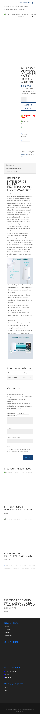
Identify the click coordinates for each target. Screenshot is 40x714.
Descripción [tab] (10, 165)
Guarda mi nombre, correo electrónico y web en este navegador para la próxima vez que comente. (18, 449)
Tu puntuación (12, 413)
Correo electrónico (13, 437)
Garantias (8, 677)
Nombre (10, 428)
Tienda (7, 629)
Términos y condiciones (12, 691)
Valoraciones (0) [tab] (11, 172)
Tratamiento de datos (12, 688)
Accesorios (11, 7)
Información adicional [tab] (13, 168)
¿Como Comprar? (10, 671)
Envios (7, 674)
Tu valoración (12, 416)
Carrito (7, 632)
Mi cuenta (8, 635)
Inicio (5, 7)
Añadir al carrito (28, 106)
